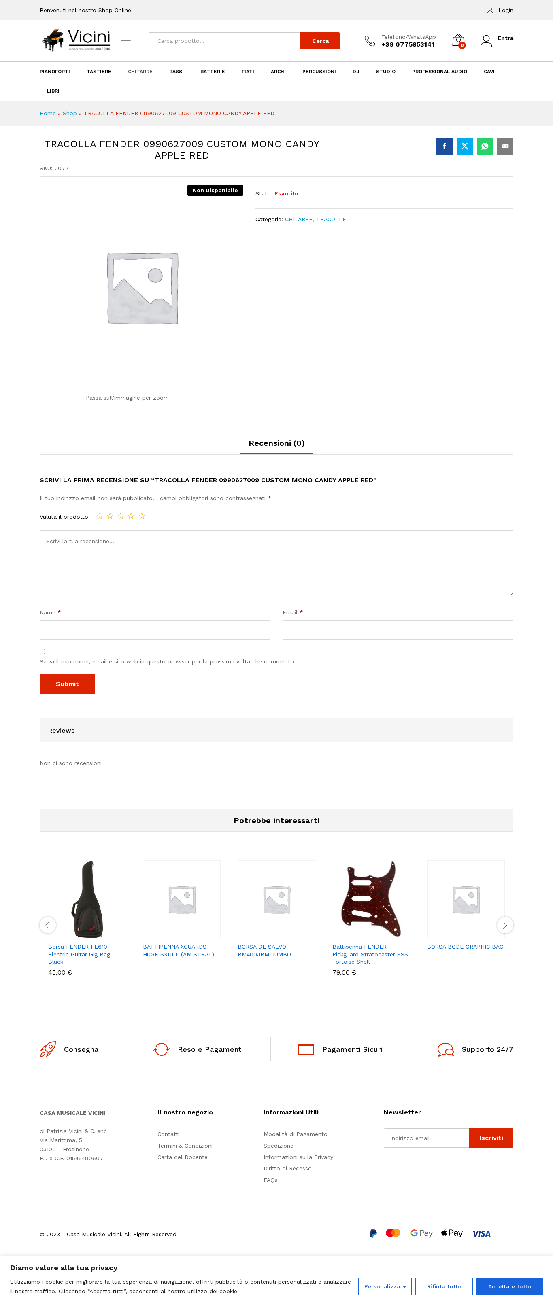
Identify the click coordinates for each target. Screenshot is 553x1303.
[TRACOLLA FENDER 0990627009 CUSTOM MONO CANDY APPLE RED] (444, 146)
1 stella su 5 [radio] (99, 516)
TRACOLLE (331, 219)
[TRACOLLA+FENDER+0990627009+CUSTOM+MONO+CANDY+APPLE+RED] (465, 146)
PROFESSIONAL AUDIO (439, 71)
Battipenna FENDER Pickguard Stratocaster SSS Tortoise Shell (370, 953)
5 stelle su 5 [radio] (141, 516)
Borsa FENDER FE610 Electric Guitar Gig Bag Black (79, 953)
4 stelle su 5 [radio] (131, 516)
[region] (276, 1279)
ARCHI (278, 71)
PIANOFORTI (55, 71)
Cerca (320, 41)
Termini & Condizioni (185, 1145)
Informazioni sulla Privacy (298, 1157)
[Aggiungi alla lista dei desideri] (96, 933)
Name (50, 612)
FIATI (248, 71)
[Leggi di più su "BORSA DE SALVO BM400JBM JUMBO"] (248, 933)
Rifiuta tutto (444, 1286)
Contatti (168, 1134)
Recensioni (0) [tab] (277, 443)
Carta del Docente (182, 1157)
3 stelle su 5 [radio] (120, 516)
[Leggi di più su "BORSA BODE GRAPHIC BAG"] (438, 933)
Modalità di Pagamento (296, 1134)
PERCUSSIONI (319, 71)
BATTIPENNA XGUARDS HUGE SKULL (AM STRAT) (178, 950)
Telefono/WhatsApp (408, 37)
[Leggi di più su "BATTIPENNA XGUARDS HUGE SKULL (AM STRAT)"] (154, 933)
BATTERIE (212, 71)
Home (48, 113)
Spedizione (279, 1145)
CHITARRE (140, 71)
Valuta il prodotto (64, 516)
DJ (356, 71)
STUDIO (386, 71)
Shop (70, 113)
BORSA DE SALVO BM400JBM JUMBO (264, 950)
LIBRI (53, 91)
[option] (87, 924)
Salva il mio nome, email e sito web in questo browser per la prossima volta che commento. (168, 661)
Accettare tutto (509, 1286)
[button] (59, 933)
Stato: (263, 193)
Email (293, 612)
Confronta (115, 933)
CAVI (489, 71)
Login (505, 10)
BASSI (176, 71)
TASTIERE (99, 71)
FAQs (271, 1180)
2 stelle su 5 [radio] (110, 516)
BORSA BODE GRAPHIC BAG (465, 946)
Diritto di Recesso (288, 1168)
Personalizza (382, 1286)
